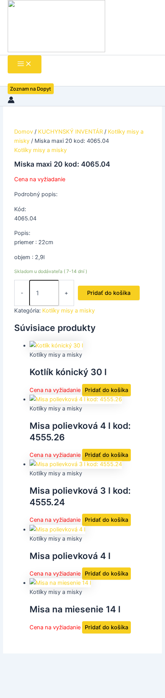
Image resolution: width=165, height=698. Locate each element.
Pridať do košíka (108, 292)
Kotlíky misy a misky (40, 150)
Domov (23, 131)
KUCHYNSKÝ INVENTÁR (70, 131)
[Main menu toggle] (24, 64)
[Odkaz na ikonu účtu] (11, 101)
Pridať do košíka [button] (106, 390)
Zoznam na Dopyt (30, 89)
